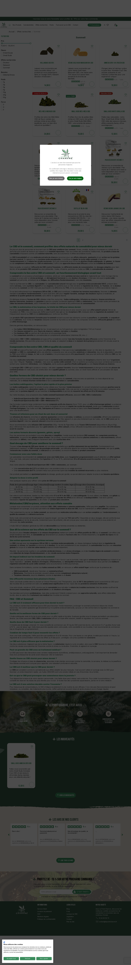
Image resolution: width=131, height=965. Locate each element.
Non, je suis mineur (56, 178)
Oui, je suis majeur (75, 178)
